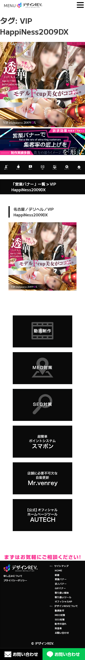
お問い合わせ (62, 632)
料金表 (58, 628)
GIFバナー (60, 588)
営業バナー (61, 579)
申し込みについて (13, 576)
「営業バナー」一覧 (28, 184)
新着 (57, 575)
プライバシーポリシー (15, 580)
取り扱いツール (63, 597)
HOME (58, 570)
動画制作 (59, 610)
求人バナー (61, 583)
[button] (80, 5)
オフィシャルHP (63, 601)
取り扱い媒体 (62, 592)
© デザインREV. (42, 643)
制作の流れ (61, 623)
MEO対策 (60, 615)
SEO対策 (60, 619)
